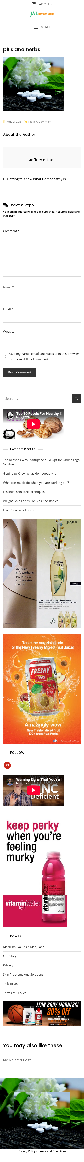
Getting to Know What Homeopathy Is (36, 179)
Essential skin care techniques (24, 492)
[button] (42, 27)
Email (8, 309)
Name (8, 287)
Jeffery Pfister (42, 159)
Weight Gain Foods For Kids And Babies (30, 501)
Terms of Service (14, 993)
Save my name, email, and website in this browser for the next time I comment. (44, 356)
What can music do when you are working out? (36, 482)
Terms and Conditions (52, 1151)
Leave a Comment (39, 122)
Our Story (10, 956)
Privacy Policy (26, 1151)
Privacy (8, 965)
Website (8, 331)
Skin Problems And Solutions (23, 974)
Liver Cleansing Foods (18, 510)
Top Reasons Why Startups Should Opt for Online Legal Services (41, 462)
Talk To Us (10, 984)
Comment (11, 231)
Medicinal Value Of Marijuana (23, 947)
